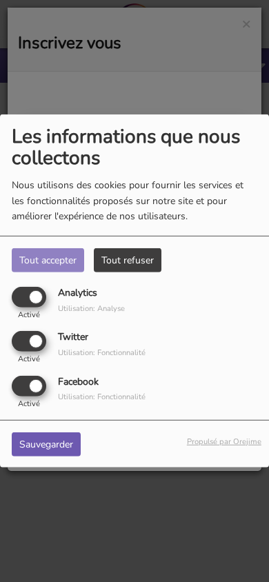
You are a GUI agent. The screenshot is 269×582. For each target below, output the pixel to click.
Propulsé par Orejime (224, 441)
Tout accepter (48, 260)
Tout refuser (127, 260)
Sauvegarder (46, 443)
